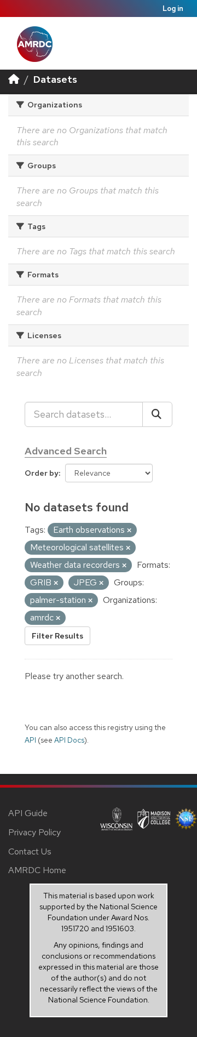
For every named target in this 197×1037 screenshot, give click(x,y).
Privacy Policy (34, 832)
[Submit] (157, 414)
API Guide (28, 813)
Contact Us (29, 851)
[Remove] (129, 530)
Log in (173, 8)
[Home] (13, 79)
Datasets (55, 79)
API (30, 740)
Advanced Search (66, 451)
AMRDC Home (37, 870)
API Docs (69, 740)
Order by (42, 473)
